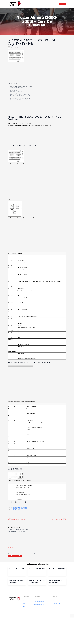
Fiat (23, 604)
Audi (23, 600)
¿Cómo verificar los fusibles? (39, 601)
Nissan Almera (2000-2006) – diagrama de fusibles (20, 86)
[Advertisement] (37, 107)
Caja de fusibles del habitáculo (17, 87)
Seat (24, 607)
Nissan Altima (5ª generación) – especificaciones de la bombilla (23, 93)
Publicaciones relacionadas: (16, 91)
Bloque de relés (13, 90)
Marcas (33, 4)
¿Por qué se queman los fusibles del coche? (42, 603)
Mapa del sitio (48, 4)
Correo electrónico (13, 547)
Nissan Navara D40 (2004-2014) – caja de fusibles (20, 95)
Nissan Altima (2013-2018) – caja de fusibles (18, 508)
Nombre (10, 541)
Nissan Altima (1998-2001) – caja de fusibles (18, 509)
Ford (24, 606)
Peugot (24, 598)
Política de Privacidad (57, 603)
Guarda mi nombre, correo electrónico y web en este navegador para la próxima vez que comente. (30, 553)
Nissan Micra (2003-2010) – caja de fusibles (19, 99)
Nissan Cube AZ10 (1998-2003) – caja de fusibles (19, 510)
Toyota (24, 603)
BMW (24, 609)
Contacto (40, 4)
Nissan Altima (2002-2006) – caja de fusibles (18, 507)
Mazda (24, 601)
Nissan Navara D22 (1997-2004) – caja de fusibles (20, 94)
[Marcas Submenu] (36, 4)
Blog (28, 4)
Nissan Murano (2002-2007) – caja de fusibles (20, 97)
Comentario (11, 534)
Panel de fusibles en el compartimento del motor (21, 88)
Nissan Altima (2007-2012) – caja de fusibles (18, 506)
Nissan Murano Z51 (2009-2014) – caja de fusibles (20, 98)
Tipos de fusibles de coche (39, 604)
